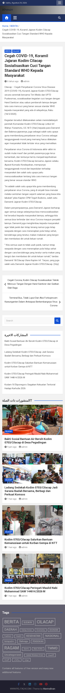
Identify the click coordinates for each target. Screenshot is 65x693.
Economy (41, 630)
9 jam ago (12, 447)
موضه (26, 660)
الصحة (6, 660)
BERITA (8, 51)
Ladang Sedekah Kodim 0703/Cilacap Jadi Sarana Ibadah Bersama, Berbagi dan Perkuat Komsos (31, 491)
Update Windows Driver (34, 655)
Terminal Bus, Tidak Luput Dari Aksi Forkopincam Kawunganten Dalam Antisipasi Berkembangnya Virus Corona (31, 301)
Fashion (7, 636)
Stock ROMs (38, 649)
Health (18, 636)
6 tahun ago (13, 81)
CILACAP (16, 51)
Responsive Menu (59, 2)
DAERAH (10, 629)
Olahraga (23, 641)
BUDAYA (28, 622)
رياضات (17, 660)
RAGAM (11, 648)
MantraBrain (49, 688)
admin (26, 81)
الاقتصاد (51, 655)
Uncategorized (12, 654)
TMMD (52, 648)
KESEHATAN (33, 635)
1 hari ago (12, 499)
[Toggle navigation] (15, 17)
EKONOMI (54, 630)
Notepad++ (9, 641)
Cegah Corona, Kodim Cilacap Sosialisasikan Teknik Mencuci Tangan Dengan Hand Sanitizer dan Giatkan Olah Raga (33, 284)
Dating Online (27, 630)
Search (57, 320)
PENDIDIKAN (38, 641)
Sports (26, 649)
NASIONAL (52, 636)
